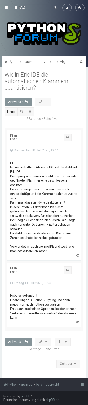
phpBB (25, 396)
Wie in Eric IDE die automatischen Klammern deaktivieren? (36, 81)
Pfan (13, 135)
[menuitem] (19, 7)
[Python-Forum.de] (44, 33)
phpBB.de (52, 400)
